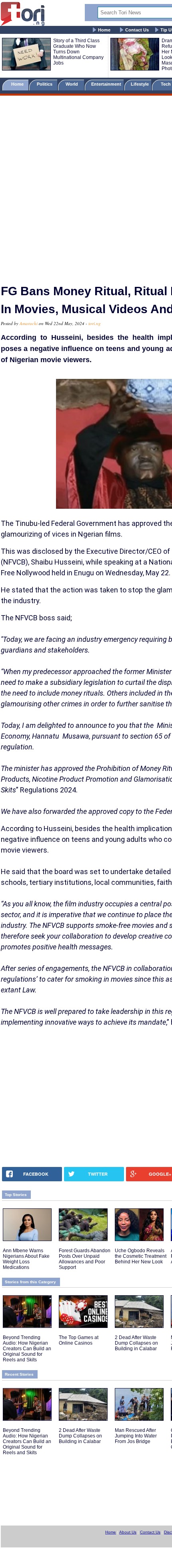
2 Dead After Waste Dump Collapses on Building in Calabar (136, 1343)
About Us (127, 1532)
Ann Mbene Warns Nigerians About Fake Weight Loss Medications (26, 1259)
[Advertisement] (86, 186)
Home (104, 29)
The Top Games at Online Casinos (78, 1340)
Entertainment (106, 84)
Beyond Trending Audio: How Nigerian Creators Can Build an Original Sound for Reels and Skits (27, 1349)
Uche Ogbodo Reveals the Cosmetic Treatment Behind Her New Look (140, 1256)
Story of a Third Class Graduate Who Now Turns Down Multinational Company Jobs (78, 52)
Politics (45, 84)
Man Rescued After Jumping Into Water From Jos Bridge (136, 1436)
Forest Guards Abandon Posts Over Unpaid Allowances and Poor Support (84, 1259)
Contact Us (137, 29)
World (73, 84)
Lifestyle (139, 84)
